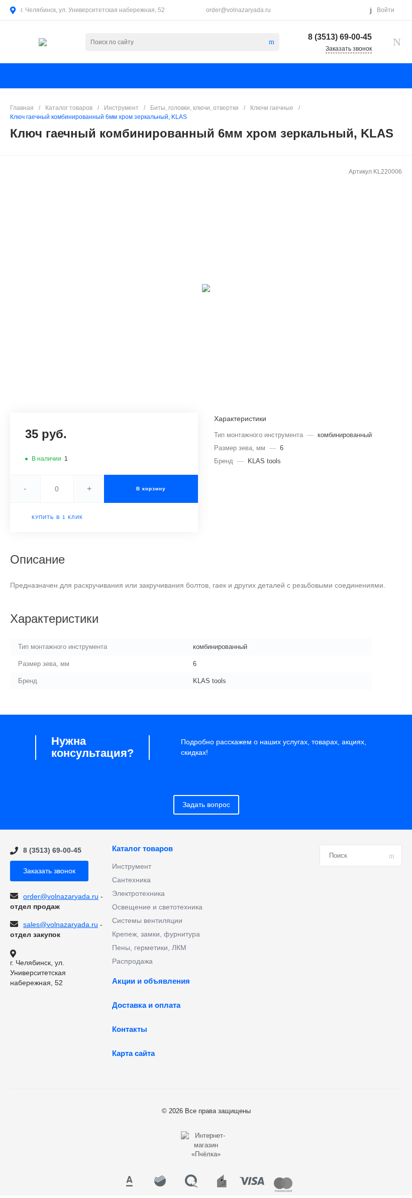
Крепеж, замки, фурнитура (156, 934)
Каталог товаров (142, 849)
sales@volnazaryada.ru (60, 924)
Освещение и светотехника (157, 907)
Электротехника (138, 893)
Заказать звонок (49, 871)
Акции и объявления (151, 981)
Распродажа (132, 961)
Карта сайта (133, 1053)
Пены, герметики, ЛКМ (149, 948)
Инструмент (131, 866)
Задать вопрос (206, 805)
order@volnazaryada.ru (238, 10)
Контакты (129, 1029)
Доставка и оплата (146, 1005)
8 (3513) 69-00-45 (340, 37)
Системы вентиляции (147, 920)
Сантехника (131, 880)
